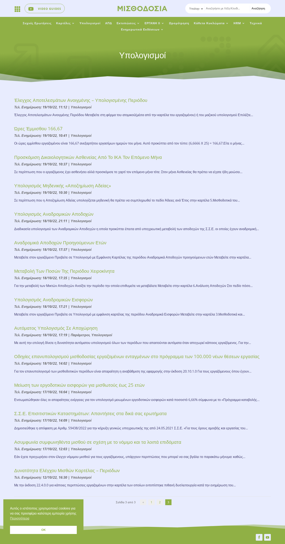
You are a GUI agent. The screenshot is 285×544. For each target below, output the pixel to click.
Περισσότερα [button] (19, 518)
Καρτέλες (63, 23)
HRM (237, 23)
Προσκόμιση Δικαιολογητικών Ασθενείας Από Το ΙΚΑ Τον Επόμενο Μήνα (88, 157)
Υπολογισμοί (90, 23)
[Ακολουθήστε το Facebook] (259, 537)
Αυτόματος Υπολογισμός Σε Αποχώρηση (55, 328)
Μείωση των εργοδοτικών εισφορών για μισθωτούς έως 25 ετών (79, 385)
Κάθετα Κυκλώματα (209, 23)
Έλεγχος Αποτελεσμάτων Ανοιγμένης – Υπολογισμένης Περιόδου (80, 100)
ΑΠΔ (108, 23)
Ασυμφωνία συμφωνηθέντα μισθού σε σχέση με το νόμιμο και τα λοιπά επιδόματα (97, 442)
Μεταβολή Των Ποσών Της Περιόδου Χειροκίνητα (64, 271)
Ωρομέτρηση (179, 23)
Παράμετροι (80, 335)
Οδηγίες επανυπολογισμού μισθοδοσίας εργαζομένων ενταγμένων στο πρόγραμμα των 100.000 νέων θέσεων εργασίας (137, 356)
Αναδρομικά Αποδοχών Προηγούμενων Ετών (60, 242)
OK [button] (43, 529)
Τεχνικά (256, 23)
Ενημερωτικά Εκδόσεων (140, 29)
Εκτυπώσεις (126, 23)
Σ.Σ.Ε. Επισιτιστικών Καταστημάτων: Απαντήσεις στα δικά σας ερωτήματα (90, 413)
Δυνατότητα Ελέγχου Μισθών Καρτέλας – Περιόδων (67, 470)
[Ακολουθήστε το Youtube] (267, 537)
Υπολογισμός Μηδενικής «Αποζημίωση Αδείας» (62, 185)
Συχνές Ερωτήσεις (37, 23)
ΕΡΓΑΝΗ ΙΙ (152, 23)
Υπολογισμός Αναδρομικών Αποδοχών (53, 214)
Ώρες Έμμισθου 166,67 (38, 128)
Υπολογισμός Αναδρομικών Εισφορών (53, 299)
